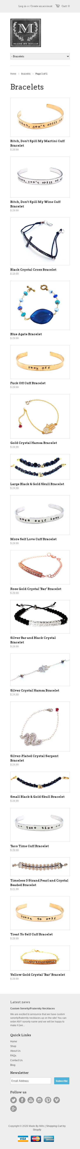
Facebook (22, 1100)
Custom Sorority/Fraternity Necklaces (32, 1008)
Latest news (20, 1002)
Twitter (13, 1100)
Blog (12, 1065)
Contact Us (16, 1060)
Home (13, 1041)
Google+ (13, 1108)
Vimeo (56, 1100)
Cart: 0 (66, 6)
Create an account (41, 6)
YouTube (30, 1100)
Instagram (39, 1100)
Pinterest (48, 1100)
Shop (13, 1046)
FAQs (13, 1055)
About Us (15, 1050)
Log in (22, 6)
